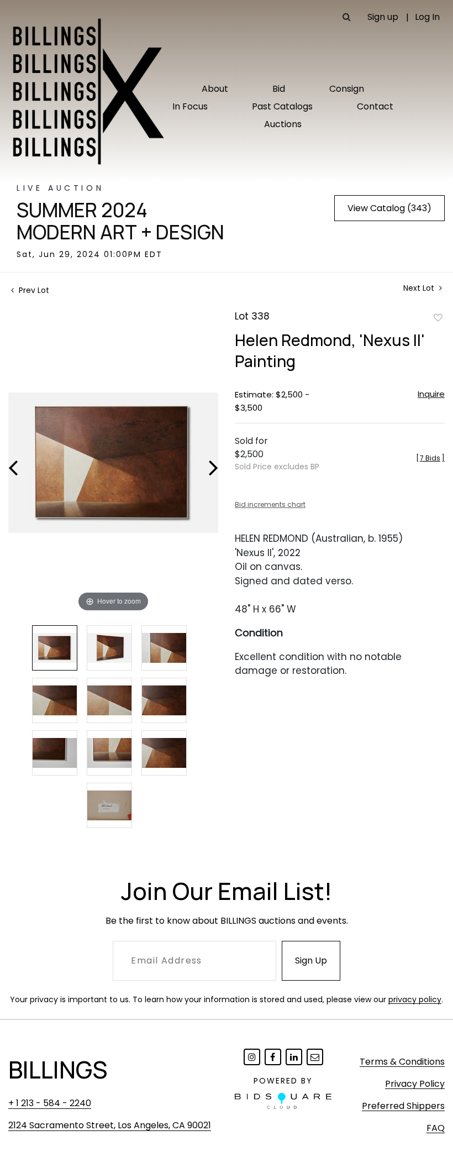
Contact (375, 106)
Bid (278, 88)
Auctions (283, 124)
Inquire (431, 394)
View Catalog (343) (389, 208)
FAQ (435, 1128)
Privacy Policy (415, 1083)
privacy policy (414, 999)
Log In (427, 17)
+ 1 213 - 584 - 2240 (49, 1103)
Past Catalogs (282, 106)
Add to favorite (438, 317)
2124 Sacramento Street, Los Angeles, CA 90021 (109, 1125)
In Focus (190, 106)
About (215, 88)
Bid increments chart (270, 504)
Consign (346, 88)
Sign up (382, 17)
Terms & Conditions (402, 1061)
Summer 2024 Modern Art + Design (120, 221)
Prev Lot (33, 290)
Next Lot (419, 288)
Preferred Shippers (403, 1106)
